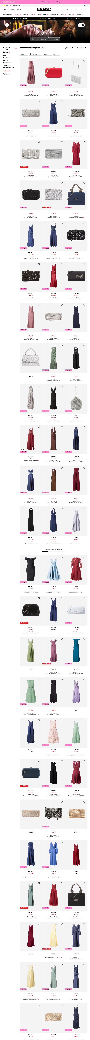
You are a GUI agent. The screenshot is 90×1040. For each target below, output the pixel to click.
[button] (69, 47)
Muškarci (11, 9)
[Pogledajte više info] (30, 96)
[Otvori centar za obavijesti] (76, 9)
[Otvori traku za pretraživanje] (85, 15)
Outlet (6, 5)
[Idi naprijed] (82, 14)
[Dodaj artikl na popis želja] (39, 61)
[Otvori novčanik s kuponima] (67, 9)
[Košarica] (86, 9)
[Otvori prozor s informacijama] (86, 2)
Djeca (19, 9)
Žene (4, 9)
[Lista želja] (81, 9)
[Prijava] (71, 9)
